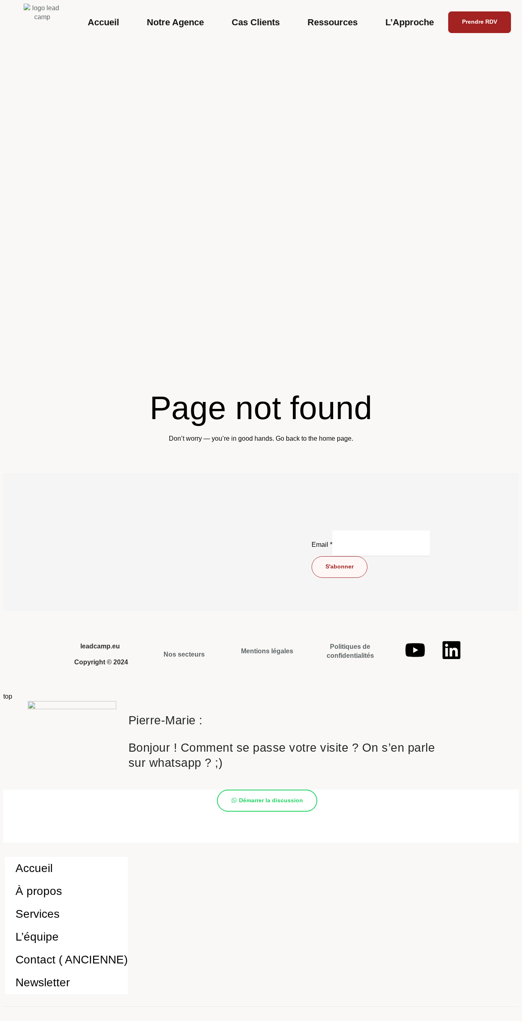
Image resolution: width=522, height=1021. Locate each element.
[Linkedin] (451, 650)
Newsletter (42, 982)
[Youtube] (415, 650)
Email (322, 544)
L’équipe (37, 936)
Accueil (103, 22)
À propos (38, 891)
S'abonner (339, 566)
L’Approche (409, 22)
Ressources (332, 22)
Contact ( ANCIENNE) (71, 959)
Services (37, 914)
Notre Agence (175, 22)
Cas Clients (256, 22)
